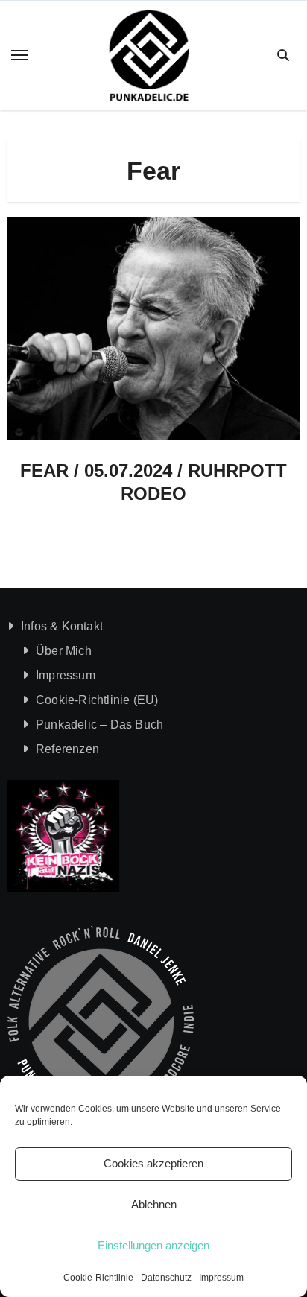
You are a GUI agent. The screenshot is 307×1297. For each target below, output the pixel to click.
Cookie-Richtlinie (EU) (97, 700)
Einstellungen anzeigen (153, 1245)
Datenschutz (166, 1277)
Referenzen (67, 749)
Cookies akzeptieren (153, 1163)
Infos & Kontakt (62, 626)
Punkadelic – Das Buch (99, 724)
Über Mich (64, 650)
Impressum (221, 1277)
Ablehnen (154, 1204)
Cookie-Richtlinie (98, 1277)
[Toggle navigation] (19, 55)
